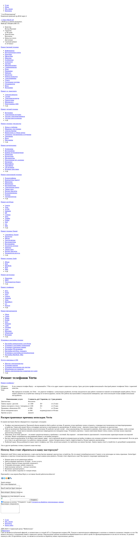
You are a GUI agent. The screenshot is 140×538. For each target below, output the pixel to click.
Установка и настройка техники (12, 340)
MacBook (8, 266)
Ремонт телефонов (7, 287)
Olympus (8, 327)
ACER (7, 209)
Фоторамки (9, 88)
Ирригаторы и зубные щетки (15, 133)
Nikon (7, 314)
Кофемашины (9, 50)
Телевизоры (9, 149)
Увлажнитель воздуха (12, 253)
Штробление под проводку (14, 369)
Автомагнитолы (10, 196)
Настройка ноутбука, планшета (16, 351)
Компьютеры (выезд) (12, 180)
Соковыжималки (11, 67)
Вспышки (8, 335)
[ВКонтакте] (2, 478)
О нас (7, 5)
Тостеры (8, 63)
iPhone (7, 262)
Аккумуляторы (10, 240)
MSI (6, 226)
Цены (7, 7)
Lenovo (7, 205)
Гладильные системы (12, 82)
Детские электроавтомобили (15, 116)
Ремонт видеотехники (8, 145)
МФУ (7, 280)
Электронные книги (12, 187)
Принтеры (8, 278)
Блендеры (8, 54)
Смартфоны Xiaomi (11, 234)
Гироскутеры (9, 100)
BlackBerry (8, 302)
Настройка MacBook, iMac (14, 355)
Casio (7, 325)
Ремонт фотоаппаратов (9, 311)
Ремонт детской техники (9, 109)
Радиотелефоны (10, 178)
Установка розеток (11, 365)
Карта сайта (9, 525)
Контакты (8, 11)
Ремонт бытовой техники (10, 47)
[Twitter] (4, 478)
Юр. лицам (9, 9)
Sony (6, 216)
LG (6, 224)
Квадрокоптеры (10, 185)
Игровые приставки (12, 169)
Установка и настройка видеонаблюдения (19, 353)
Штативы (8, 331)
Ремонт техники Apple (9, 258)
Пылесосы (8, 75)
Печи (7, 69)
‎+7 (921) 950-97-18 (7, 20)
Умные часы (9, 189)
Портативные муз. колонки (14, 160)
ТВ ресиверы (9, 167)
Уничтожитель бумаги (12, 282)
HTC (6, 291)
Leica (7, 329)
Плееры (7, 195)
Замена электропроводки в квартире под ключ (21, 371)
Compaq (7, 215)
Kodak (7, 320)
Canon (7, 316)
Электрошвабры (10, 78)
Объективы (9, 333)
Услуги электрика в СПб (9, 360)
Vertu (6, 300)
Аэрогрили (9, 62)
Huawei (7, 305)
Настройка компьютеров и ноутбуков (18, 343)
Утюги (7, 80)
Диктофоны (9, 165)
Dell (6, 222)
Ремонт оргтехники (8, 275)
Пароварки (9, 71)
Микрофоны (9, 164)
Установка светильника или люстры (17, 367)
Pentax (7, 318)
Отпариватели (10, 84)
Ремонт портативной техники (11, 174)
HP (6, 213)
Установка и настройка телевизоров (17, 345)
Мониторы (9, 182)
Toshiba (7, 218)
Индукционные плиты (13, 52)
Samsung (8, 211)
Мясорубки (9, 56)
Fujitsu (7, 220)
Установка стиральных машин (15, 347)
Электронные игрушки (13, 114)
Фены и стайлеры (11, 127)
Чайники (8, 73)
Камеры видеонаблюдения (14, 152)
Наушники (8, 162)
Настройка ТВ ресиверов (14, 349)
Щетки (7, 238)
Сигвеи (7, 96)
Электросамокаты (11, 94)
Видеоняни (9, 113)
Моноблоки (9, 184)
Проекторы (9, 154)
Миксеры (8, 58)
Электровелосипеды (12, 98)
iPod (6, 267)
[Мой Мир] (9, 478)
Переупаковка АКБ (11, 104)
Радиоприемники (11, 193)
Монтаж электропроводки (14, 363)
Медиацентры (10, 158)
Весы (7, 86)
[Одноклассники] (7, 478)
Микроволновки (11, 65)
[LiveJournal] (11, 478)
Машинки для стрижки (13, 129)
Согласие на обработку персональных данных (47, 502)
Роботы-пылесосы (11, 76)
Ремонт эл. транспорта (9, 91)
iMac (6, 269)
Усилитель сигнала (11, 246)
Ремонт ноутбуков (7, 202)
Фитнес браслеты (11, 191)
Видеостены (9, 156)
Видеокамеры (10, 151)
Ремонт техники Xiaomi (9, 231)
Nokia (7, 292)
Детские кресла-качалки (13, 118)
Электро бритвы (10, 131)
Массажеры (9, 140)
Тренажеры (9, 136)
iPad (6, 264)
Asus (6, 207)
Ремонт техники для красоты (11, 123)
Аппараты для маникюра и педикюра (18, 134)
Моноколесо (9, 102)
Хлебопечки (9, 60)
